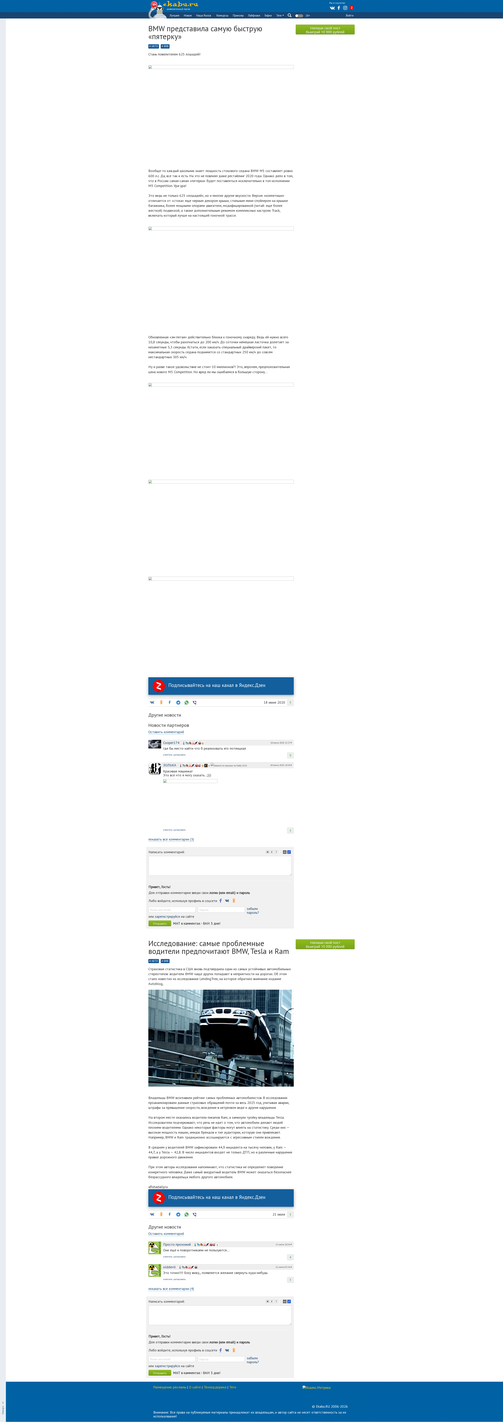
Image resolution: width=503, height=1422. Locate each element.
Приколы (238, 15)
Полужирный (268, 852)
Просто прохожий (177, 1244)
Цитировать (285, 852)
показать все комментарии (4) (171, 1288)
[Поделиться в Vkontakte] (151, 702)
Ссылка (289, 852)
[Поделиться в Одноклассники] (160, 702)
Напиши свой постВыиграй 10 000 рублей (325, 29)
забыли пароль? (253, 910)
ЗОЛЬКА (169, 765)
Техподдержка (215, 1387)
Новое (188, 15)
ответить (167, 754)
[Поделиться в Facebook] (169, 702)
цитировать (179, 754)
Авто (154, 46)
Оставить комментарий (166, 732)
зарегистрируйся (167, 916)
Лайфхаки (254, 15)
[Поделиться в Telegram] (178, 702)
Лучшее (174, 15)
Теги (279, 15)
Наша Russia (203, 15)
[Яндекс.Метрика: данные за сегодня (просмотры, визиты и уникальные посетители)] (316, 1388)
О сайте (195, 1387)
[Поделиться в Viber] (194, 702)
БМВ (166, 46)
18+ (307, 15)
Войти (349, 15)
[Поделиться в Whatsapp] (186, 702)
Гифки (268, 15)
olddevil (169, 1267)
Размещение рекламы (169, 1387)
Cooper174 (171, 742)
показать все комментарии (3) (171, 839)
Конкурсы (222, 15)
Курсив (272, 852)
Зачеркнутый (276, 852)
